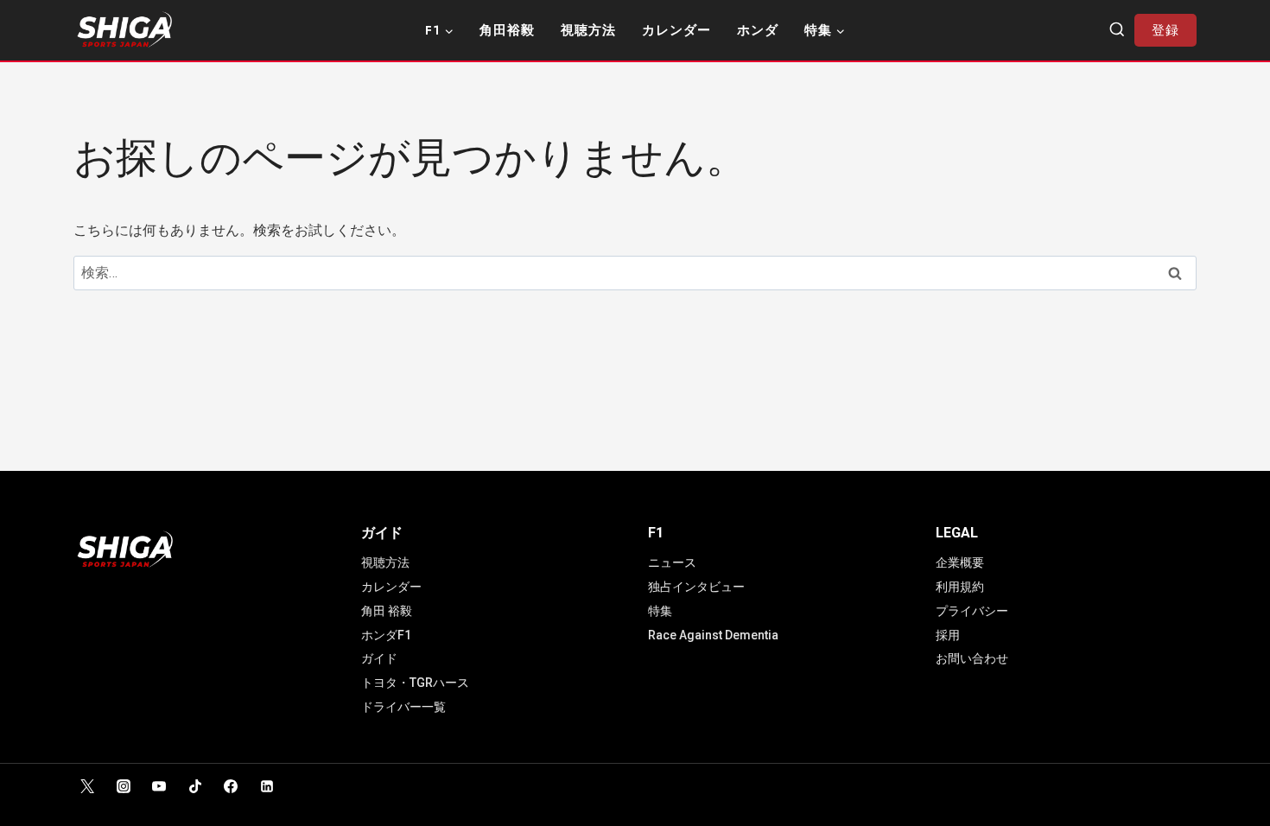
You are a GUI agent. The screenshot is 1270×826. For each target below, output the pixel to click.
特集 (660, 611)
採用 (948, 635)
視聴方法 (588, 30)
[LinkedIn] (267, 786)
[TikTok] (195, 786)
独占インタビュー (696, 587)
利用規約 (960, 587)
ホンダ (757, 30)
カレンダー (676, 30)
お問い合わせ (972, 658)
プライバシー (972, 611)
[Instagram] (123, 786)
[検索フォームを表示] (1117, 30)
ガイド (379, 658)
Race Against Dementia (713, 635)
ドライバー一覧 (403, 707)
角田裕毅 (507, 30)
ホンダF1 (386, 635)
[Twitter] (87, 786)
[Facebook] (230, 786)
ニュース (672, 562)
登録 (1165, 30)
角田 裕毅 (386, 611)
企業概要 (960, 562)
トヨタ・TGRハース (415, 682)
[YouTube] (159, 786)
